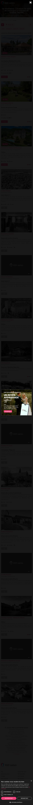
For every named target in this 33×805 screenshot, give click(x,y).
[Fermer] (30, 2)
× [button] (31, 781)
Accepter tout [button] (9, 798)
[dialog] (16, 792)
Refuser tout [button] (24, 798)
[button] (16, 802)
